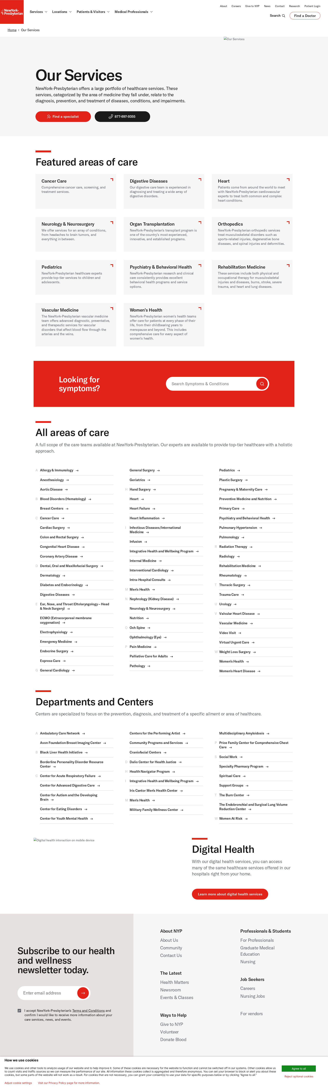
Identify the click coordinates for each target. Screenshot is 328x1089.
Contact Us (171, 955)
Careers (236, 6)
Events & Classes (176, 997)
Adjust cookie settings (18, 1082)
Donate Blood (173, 1039)
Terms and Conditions (88, 1011)
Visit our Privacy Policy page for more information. (69, 1082)
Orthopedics (230, 224)
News (267, 6)
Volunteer (169, 1032)
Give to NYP (252, 6)
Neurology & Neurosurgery (68, 224)
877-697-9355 (125, 116)
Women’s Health (146, 310)
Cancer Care (54, 181)
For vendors (251, 1013)
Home (12, 30)
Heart (223, 181)
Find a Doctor (305, 17)
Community (171, 948)
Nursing (247, 961)
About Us (169, 940)
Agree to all (299, 1068)
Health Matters (174, 982)
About (223, 6)
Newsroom (170, 990)
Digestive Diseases (149, 181)
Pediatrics (52, 267)
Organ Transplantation (152, 224)
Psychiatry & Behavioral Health (161, 267)
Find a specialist (66, 116)
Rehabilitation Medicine (241, 267)
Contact (280, 6)
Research (294, 6)
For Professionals (257, 940)
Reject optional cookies (299, 1076)
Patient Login (312, 6)
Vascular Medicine (60, 310)
